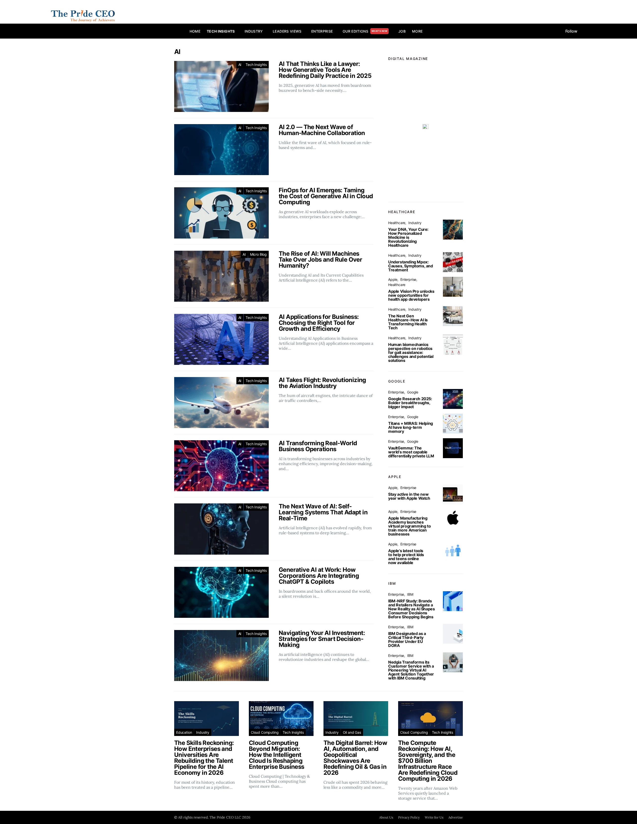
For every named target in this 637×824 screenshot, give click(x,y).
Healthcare (396, 223)
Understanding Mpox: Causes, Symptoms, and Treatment (410, 265)
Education (184, 732)
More (417, 31)
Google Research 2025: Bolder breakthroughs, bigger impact (410, 402)
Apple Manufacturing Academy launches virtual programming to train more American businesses (409, 526)
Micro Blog (258, 254)
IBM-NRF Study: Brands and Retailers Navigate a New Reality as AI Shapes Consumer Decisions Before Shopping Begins (411, 608)
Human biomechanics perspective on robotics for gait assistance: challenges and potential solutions (410, 352)
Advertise (455, 817)
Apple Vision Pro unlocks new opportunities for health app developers (411, 295)
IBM (410, 594)
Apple (392, 279)
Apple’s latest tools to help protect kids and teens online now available (406, 556)
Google (412, 392)
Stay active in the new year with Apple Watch (409, 496)
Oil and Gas (352, 732)
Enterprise (322, 31)
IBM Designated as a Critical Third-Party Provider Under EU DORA (407, 639)
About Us (386, 817)
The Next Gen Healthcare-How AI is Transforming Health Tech (408, 321)
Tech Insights (221, 31)
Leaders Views (287, 31)
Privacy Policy (409, 817)
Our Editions (365, 31)
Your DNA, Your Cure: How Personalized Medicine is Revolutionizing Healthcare (408, 237)
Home (195, 31)
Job (402, 31)
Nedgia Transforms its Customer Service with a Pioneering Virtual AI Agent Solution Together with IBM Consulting (411, 670)
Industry (254, 31)
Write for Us (434, 817)
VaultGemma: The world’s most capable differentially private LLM (411, 451)
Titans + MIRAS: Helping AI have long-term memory (410, 427)
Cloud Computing (264, 732)
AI (240, 64)
